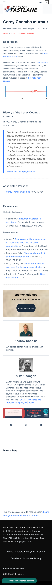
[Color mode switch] (40, 2)
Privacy (37, 558)
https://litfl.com (24, 541)
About (10, 551)
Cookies (15, 558)
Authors (19, 551)
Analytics (30, 551)
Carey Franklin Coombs (18, 191)
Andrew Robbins (10, 28)
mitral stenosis (41, 62)
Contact (41, 551)
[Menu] (4, 2)
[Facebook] (10, 425)
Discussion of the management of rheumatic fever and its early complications (26, 242)
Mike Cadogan (28, 28)
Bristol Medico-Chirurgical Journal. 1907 (21, 171)
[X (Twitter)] (26, 425)
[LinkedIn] (41, 425)
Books (31, 402)
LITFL (9, 531)
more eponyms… (26, 308)
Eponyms (22, 402)
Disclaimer (26, 558)
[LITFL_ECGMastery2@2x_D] (26, 413)
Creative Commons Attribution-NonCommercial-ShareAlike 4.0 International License (23, 534)
